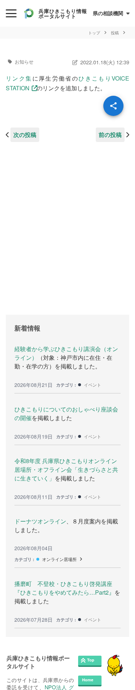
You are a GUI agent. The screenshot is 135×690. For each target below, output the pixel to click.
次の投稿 (24, 134)
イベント (92, 384)
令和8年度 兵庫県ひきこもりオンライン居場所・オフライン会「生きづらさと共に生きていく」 (66, 469)
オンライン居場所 (59, 559)
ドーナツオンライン (40, 521)
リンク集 (19, 78)
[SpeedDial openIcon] (113, 106)
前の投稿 (110, 134)
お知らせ (24, 61)
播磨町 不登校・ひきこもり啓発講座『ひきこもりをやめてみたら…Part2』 (64, 587)
